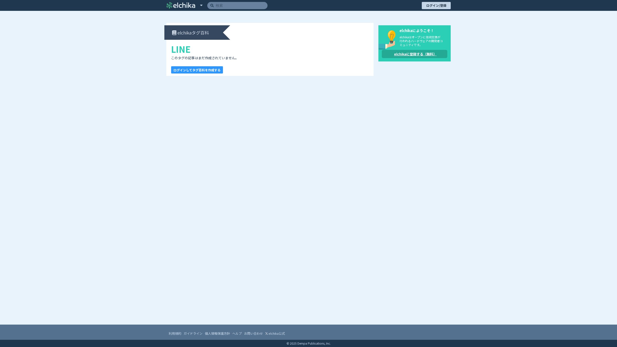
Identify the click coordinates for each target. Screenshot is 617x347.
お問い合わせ (253, 333)
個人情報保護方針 (217, 333)
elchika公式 (276, 333)
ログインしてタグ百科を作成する (197, 70)
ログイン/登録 (436, 5)
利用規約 (175, 333)
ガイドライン (193, 333)
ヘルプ (237, 333)
